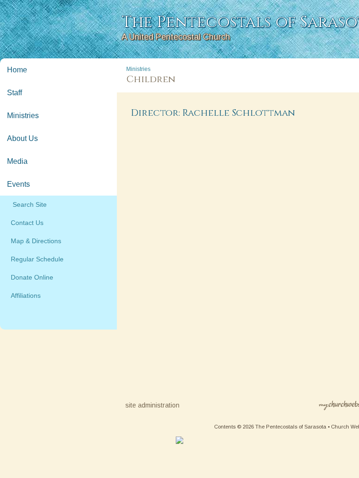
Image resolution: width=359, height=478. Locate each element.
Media (17, 161)
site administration (152, 405)
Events (18, 184)
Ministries (23, 116)
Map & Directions (34, 241)
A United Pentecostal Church (176, 37)
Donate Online (30, 277)
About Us (22, 138)
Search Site (27, 204)
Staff (14, 93)
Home (17, 70)
